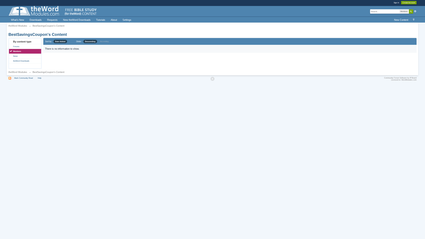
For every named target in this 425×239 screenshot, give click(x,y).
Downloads (36, 19)
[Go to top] (212, 79)
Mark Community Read (23, 78)
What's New (17, 19)
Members (17, 51)
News (15, 56)
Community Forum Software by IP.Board (400, 78)
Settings (127, 19)
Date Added (60, 41)
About (114, 19)
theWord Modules (17, 72)
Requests (52, 19)
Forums (16, 46)
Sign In (396, 3)
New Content (401, 19)
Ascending (104, 41)
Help (39, 78)
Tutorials (100, 19)
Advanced (415, 11)
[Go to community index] (52, 11)
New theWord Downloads (77, 19)
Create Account (409, 3)
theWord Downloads (21, 61)
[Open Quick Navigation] (413, 20)
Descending (90, 41)
